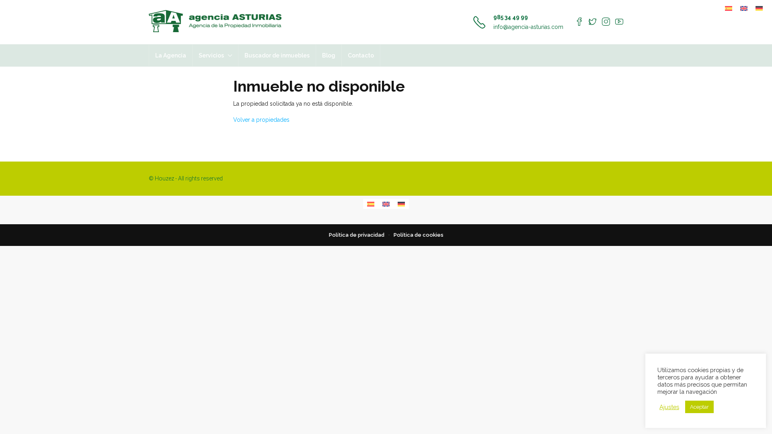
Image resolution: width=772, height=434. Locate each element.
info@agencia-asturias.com (528, 27)
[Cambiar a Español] (728, 8)
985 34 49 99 (510, 17)
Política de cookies (418, 235)
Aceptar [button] (699, 407)
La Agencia (170, 55)
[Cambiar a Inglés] (743, 8)
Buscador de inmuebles (277, 55)
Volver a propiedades (261, 120)
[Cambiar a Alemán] (759, 8)
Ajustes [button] (669, 406)
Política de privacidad (356, 235)
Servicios (211, 55)
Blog (328, 55)
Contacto (361, 55)
